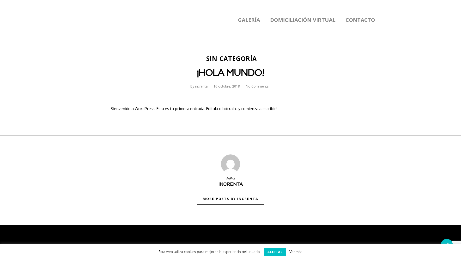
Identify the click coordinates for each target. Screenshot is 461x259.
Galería (249, 19)
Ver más (296, 252)
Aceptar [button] (274, 252)
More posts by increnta (230, 198)
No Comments (257, 86)
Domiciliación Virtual (302, 19)
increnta (201, 86)
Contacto (360, 19)
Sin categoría (231, 58)
